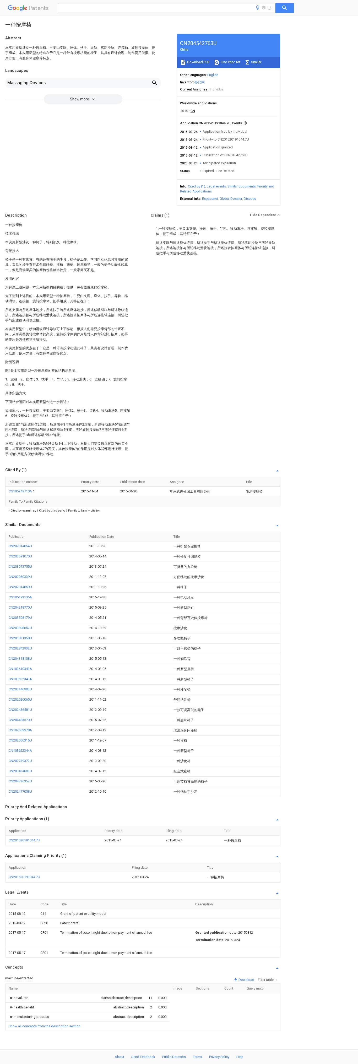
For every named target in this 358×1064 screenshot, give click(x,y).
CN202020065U (20, 699)
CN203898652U (20, 628)
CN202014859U (20, 587)
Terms (197, 1057)
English (212, 75)
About (119, 1057)
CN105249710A (21, 491)
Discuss (250, 199)
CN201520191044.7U (24, 840)
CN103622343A (20, 679)
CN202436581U (20, 710)
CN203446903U (20, 689)
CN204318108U (20, 658)
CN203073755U (20, 566)
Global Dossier (231, 199)
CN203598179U (20, 618)
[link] (19, 998)
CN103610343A (20, 669)
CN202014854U (20, 546)
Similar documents (241, 186)
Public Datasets (174, 1057)
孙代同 (199, 82)
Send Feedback (143, 1057)
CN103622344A (20, 751)
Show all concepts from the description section (44, 1026)
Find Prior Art (230, 62)
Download (246, 980)
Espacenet (210, 199)
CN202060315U (20, 740)
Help (239, 1057)
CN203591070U (20, 556)
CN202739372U (20, 761)
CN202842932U (20, 648)
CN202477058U (20, 791)
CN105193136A (20, 597)
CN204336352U (20, 781)
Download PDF (198, 62)
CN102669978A (20, 730)
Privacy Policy (219, 1057)
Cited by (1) (196, 186)
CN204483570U (20, 720)
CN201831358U (20, 638)
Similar (255, 62)
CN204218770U (20, 607)
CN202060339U (20, 577)
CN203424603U (20, 771)
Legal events (216, 186)
